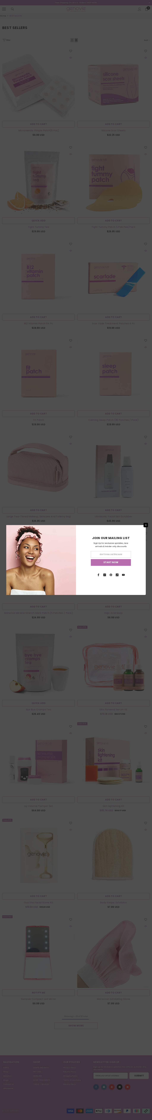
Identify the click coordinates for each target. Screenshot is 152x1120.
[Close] (146, 525)
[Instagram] (105, 575)
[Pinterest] (111, 575)
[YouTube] (123, 575)
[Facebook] (98, 575)
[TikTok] (117, 575)
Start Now (110, 562)
